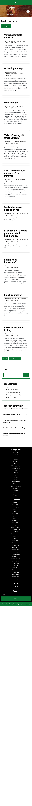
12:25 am (14, 43)
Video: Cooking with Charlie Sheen (14, 136)
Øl (15, 463)
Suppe (16, 488)
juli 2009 (16, 565)
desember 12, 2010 (10, 213)
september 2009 (16, 561)
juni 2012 (15, 513)
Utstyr (16, 495)
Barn (16, 457)
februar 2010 (15, 549)
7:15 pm (8, 75)
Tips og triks (16, 492)
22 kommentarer (20, 179)
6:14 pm (14, 143)
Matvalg (16, 479)
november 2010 (16, 531)
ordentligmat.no (6, 26)
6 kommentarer (21, 298)
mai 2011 (15, 522)
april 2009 (16, 572)
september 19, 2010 (11, 298)
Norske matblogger (21, 428)
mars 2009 (16, 574)
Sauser (16, 483)
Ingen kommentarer (11, 73)
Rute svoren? (9, 387)
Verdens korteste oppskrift (13, 36)
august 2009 (16, 563)
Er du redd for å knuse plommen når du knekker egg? (15, 233)
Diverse (16, 459)
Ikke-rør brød (11, 102)
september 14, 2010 (11, 334)
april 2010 (16, 545)
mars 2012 (16, 518)
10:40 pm (14, 267)
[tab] (28, 11)
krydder (16, 477)
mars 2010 (16, 547)
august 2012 (16, 511)
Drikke (16, 461)
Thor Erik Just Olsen (8, 428)
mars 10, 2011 (9, 141)
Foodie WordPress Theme (9, 604)
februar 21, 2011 (10, 179)
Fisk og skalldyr (16, 468)
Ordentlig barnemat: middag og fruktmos (17, 395)
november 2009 (16, 556)
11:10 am (14, 300)
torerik (7, 42)
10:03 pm (14, 108)
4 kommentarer (21, 266)
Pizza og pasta (16, 481)
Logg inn (16, 586)
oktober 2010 (16, 534)
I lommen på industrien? (10, 261)
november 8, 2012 (10, 41)
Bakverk (16, 454)
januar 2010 (16, 552)
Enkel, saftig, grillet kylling (14, 329)
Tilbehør (16, 490)
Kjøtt (16, 475)
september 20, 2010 (11, 266)
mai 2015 (15, 504)
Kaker (15, 472)
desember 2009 (16, 554)
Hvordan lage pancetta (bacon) (19, 408)
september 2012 (16, 509)
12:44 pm (14, 215)
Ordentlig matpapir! (14, 68)
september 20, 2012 (11, 72)
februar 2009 (15, 576)
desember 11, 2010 (10, 239)
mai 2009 (15, 570)
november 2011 (16, 520)
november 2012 (16, 507)
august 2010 (16, 538)
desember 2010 (16, 529)
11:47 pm (14, 241)
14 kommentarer (22, 334)
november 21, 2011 (10, 106)
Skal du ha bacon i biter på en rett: (13, 208)
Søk (5, 369)
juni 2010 (15, 540)
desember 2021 (16, 502)
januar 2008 (16, 579)
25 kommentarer (21, 106)
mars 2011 (16, 525)
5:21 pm (14, 335)
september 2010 (16, 536)
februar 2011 (15, 527)
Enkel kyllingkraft (13, 295)
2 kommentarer (20, 41)
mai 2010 (15, 543)
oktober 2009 (16, 558)
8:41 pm (14, 181)
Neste (17, 359)
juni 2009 (15, 567)
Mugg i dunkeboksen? (12, 389)
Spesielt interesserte (16, 486)
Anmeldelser (16, 452)
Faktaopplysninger (16, 466)
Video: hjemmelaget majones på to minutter (14, 173)
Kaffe (16, 470)
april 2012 (16, 516)
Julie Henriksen (7, 420)
